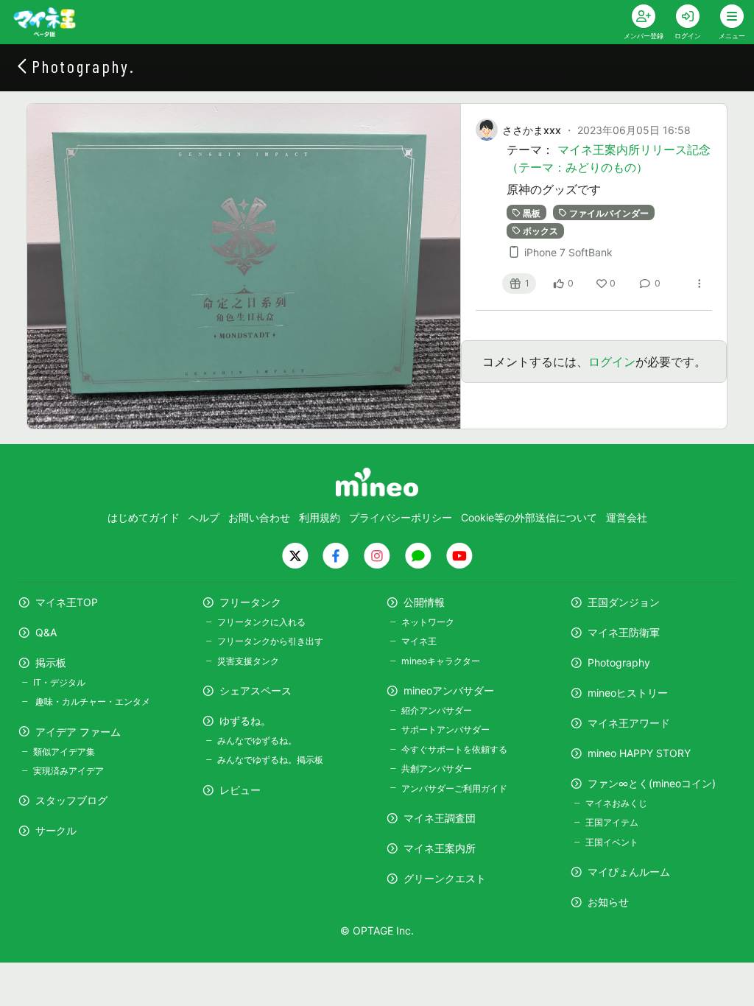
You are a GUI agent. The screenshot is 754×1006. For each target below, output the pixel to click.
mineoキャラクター (440, 660)
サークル (56, 830)
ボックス (540, 230)
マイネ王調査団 (440, 818)
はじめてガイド (144, 517)
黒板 (531, 212)
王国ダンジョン (624, 602)
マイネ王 (419, 641)
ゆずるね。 (245, 720)
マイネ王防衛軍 (624, 632)
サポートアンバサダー (445, 729)
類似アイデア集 (64, 751)
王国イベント (611, 842)
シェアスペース (255, 690)
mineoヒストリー (628, 692)
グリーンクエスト (445, 878)
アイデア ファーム (78, 731)
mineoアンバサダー (449, 690)
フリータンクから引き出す (270, 641)
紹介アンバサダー (436, 710)
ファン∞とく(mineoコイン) (652, 783)
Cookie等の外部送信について (529, 517)
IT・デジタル (59, 682)
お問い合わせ (259, 517)
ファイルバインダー (609, 212)
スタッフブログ (71, 800)
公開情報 (424, 602)
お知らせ (608, 902)
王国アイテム (611, 822)
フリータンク (250, 602)
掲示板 (50, 662)
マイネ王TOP (66, 602)
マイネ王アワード (629, 723)
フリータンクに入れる (261, 621)
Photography (619, 662)
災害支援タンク (248, 660)
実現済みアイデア (68, 770)
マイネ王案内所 (440, 848)
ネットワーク (427, 621)
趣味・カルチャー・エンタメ (91, 701)
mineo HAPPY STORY (639, 753)
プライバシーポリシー (400, 517)
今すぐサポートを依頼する (454, 749)
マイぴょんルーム (629, 871)
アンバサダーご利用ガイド (454, 788)
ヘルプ (203, 517)
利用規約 (319, 517)
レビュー (240, 790)
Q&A (46, 632)
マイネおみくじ (616, 803)
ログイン (611, 361)
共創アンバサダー (436, 768)
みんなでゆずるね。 (257, 740)
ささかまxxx (531, 130)
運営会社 (626, 517)
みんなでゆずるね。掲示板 (270, 759)
